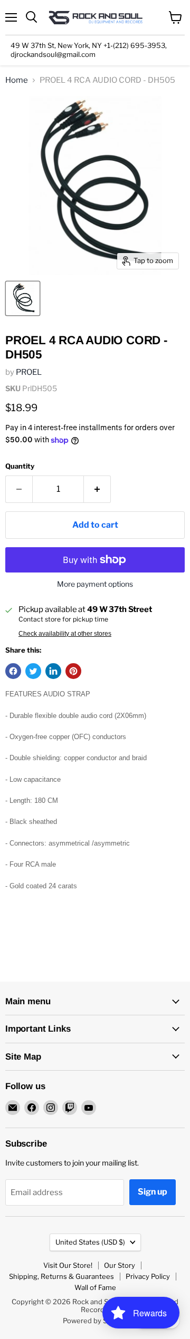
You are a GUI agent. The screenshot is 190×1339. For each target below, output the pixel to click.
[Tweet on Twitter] (33, 671)
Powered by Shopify (95, 1320)
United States (90, 1242)
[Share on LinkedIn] (53, 671)
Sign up (152, 1192)
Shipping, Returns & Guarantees (61, 1276)
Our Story (119, 1265)
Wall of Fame (95, 1287)
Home (16, 80)
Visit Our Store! (67, 1265)
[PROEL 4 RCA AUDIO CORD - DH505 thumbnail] (23, 298)
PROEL (29, 372)
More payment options (95, 584)
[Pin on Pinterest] (73, 671)
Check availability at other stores (64, 633)
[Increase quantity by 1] (97, 489)
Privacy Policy (148, 1276)
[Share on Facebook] (13, 671)
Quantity (19, 466)
